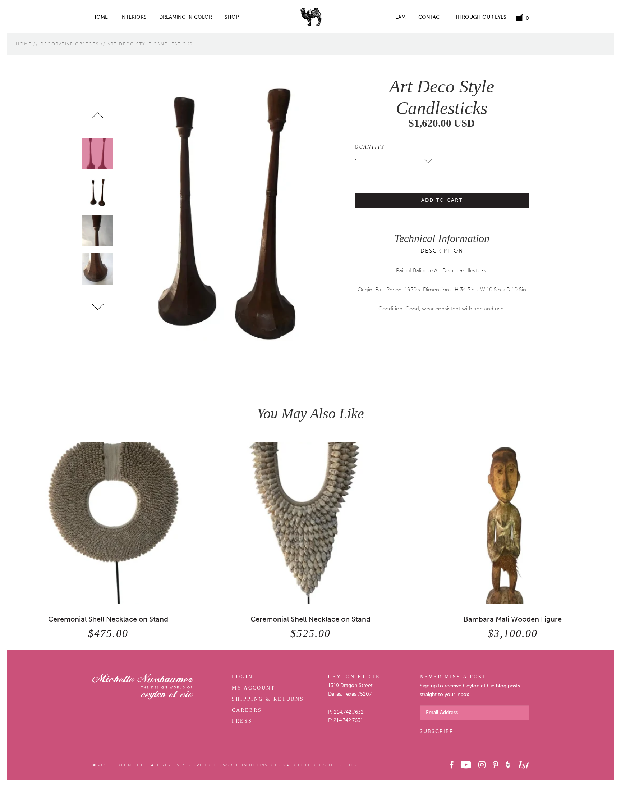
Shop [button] (232, 17)
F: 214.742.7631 (345, 720)
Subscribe (436, 731)
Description (441, 250)
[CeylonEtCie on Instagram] (482, 764)
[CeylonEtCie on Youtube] (466, 764)
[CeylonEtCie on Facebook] (452, 764)
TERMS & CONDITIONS (240, 765)
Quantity (370, 147)
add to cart (442, 200)
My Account (253, 688)
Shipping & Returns (268, 699)
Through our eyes (480, 17)
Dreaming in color (185, 17)
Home (100, 17)
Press (242, 721)
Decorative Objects (69, 43)
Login (242, 676)
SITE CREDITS (339, 765)
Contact (430, 17)
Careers (247, 710)
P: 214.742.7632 (346, 712)
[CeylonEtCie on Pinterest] (495, 764)
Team (399, 17)
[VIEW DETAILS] (108, 523)
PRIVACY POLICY (295, 765)
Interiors (133, 17)
